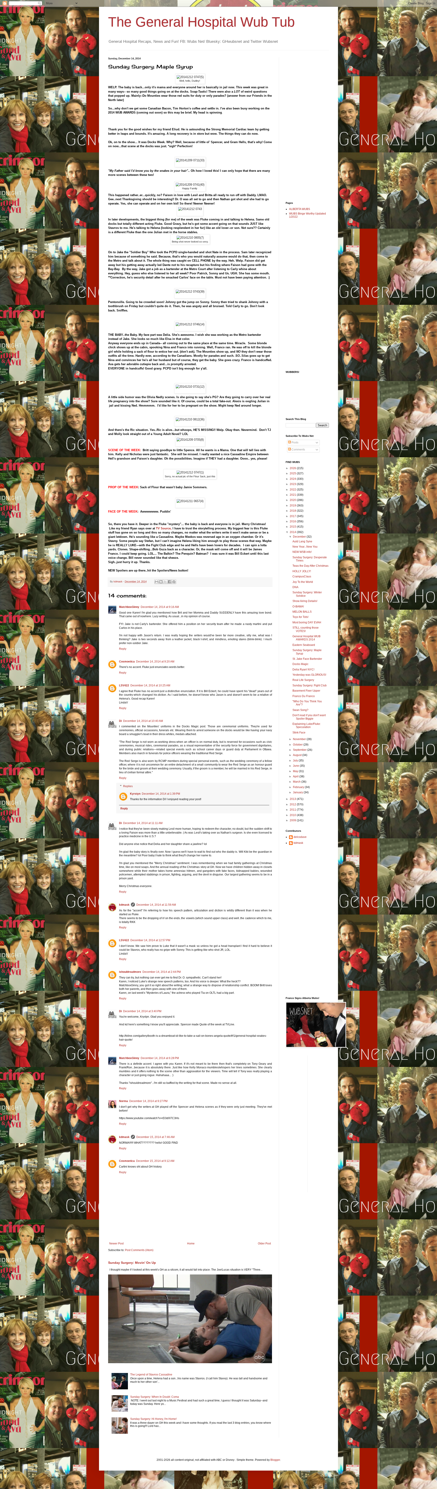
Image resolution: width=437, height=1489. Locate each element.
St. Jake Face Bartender (307, 658)
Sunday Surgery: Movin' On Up (132, 1262)
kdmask (124, 904)
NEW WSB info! (302, 552)
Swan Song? (300, 710)
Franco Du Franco (303, 696)
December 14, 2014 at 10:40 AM (143, 721)
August (297, 755)
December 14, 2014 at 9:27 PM (148, 1101)
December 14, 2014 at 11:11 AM (143, 823)
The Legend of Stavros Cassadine (151, 1374)
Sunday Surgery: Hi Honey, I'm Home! (153, 1419)
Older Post (264, 1243)
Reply (122, 648)
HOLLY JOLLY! (301, 571)
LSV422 (124, 685)
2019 (293, 505)
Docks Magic (300, 664)
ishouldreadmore (130, 971)
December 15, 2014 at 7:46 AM (155, 1137)
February (299, 787)
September (300, 749)
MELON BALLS (302, 611)
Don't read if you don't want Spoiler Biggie (309, 717)
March (297, 781)
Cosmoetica (127, 661)
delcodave (300, 837)
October (298, 744)
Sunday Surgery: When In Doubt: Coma (154, 1396)
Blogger (275, 1459)
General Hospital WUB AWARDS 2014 (306, 638)
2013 (293, 799)
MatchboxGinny (129, 607)
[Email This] (156, 581)
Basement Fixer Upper (306, 690)
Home (191, 1243)
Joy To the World (302, 582)
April (296, 776)
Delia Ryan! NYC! (303, 669)
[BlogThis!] (161, 581)
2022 (293, 489)
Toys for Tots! (300, 617)
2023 (293, 484)
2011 (293, 809)
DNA (295, 587)
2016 (293, 521)
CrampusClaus (301, 576)
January (298, 792)
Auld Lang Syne (302, 541)
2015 (293, 526)
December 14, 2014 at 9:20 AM (155, 661)
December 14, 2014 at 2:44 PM (161, 971)
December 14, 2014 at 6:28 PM (160, 1058)
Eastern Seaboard (303, 645)
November (300, 739)
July (296, 760)
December (300, 536)
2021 (293, 494)
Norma (123, 1101)
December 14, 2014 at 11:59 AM (156, 904)
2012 (293, 804)
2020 (293, 500)
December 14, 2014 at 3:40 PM (142, 1011)
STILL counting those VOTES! (305, 629)
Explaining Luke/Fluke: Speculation (306, 725)
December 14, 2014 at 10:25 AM (150, 685)
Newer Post (116, 1243)
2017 (293, 516)
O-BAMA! (298, 606)
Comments (298, 449)
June (296, 765)
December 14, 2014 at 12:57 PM (150, 940)
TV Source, (164, 528)
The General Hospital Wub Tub (201, 22)
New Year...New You (305, 546)
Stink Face (298, 732)
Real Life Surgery (303, 680)
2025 (293, 473)
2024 (293, 478)
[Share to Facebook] (169, 581)
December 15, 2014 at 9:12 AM (155, 1161)
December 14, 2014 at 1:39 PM (161, 793)
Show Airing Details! (304, 601)
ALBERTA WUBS (299, 209)
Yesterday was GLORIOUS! (309, 674)
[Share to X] (165, 581)
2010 (293, 815)
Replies (128, 786)
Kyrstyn (135, 793)
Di (120, 721)
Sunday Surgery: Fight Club (309, 685)
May (296, 771)
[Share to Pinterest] (174, 581)
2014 (293, 532)
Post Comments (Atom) (139, 1250)
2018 (293, 510)
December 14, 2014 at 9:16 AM (160, 607)
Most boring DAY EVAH (306, 622)
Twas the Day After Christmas (310, 565)
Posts (294, 442)
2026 (293, 468)
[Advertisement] (304, 125)
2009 (293, 820)
